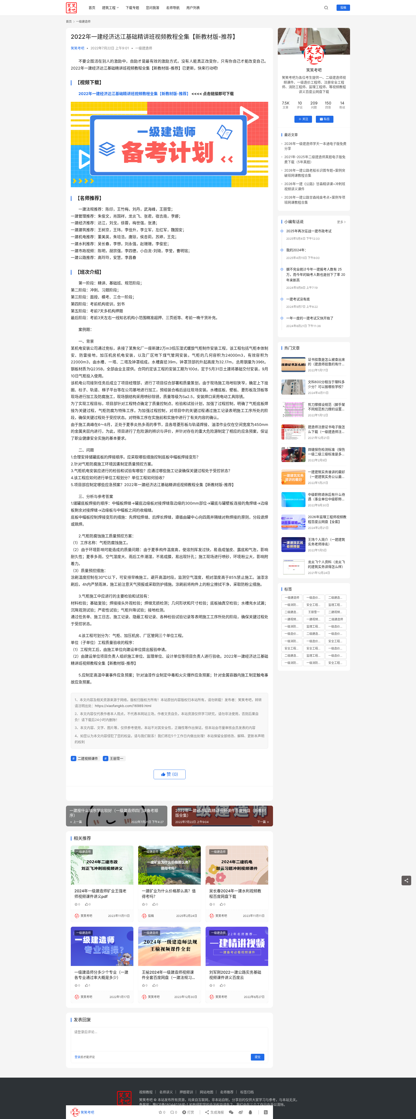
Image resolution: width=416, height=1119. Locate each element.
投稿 (343, 7)
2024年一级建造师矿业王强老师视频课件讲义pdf (100, 893)
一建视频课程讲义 (315, 619)
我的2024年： (297, 250)
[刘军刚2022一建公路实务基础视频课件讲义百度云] (237, 946)
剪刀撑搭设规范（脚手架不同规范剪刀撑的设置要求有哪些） (326, 409)
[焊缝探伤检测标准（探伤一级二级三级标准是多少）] (293, 454)
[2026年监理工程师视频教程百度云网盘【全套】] (293, 522)
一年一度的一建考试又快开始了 (309, 318)
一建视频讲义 (293, 619)
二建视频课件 (88, 758)
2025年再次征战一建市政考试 (309, 231)
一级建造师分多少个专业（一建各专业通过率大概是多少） (101, 975)
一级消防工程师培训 (293, 605)
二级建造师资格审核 (315, 634)
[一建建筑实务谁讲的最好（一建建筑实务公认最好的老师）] (293, 477)
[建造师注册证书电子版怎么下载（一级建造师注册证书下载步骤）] (293, 432)
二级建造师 (336, 619)
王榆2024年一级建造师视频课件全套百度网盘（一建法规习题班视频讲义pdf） (169, 975)
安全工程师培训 (315, 605)
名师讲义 (166, 1092)
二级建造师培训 (337, 597)
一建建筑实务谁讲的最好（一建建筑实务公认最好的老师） (326, 476)
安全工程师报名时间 (337, 641)
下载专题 (132, 8)
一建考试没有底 (298, 299)
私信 (327, 119)
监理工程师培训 (337, 605)
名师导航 (173, 8)
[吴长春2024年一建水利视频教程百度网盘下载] (237, 865)
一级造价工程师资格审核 (337, 626)
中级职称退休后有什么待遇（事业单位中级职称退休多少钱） (326, 499)
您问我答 (152, 8)
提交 (257, 1057)
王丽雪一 (116, 758)
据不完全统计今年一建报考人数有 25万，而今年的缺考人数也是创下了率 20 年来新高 (315, 274)
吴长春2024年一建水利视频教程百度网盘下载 (235, 893)
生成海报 (216, 1112)
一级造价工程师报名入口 (337, 655)
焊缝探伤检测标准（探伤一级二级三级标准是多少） (326, 454)
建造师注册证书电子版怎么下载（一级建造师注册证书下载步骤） (326, 431)
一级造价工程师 (315, 597)
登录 (77, 1057)
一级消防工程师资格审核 (315, 663)
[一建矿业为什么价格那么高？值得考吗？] (169, 865)
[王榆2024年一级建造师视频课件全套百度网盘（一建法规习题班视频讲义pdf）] (169, 946)
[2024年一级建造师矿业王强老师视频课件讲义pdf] (102, 865)
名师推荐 (227, 1092)
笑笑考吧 (77, 48)
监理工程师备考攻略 (315, 655)
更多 (340, 222)
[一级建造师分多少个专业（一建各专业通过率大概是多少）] (102, 946)
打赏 (187, 1111)
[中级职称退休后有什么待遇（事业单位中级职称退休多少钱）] (293, 499)
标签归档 (247, 1092)
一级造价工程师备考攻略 (315, 641)
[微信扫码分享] (231, 1112)
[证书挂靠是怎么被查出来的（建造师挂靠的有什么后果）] (293, 364)
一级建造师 (143, 48)
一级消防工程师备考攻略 (293, 663)
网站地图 (206, 1092)
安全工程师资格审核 (315, 648)
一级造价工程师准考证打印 (337, 648)
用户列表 (193, 8)
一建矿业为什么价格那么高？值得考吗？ (169, 893)
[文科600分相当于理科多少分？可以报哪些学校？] (293, 387)
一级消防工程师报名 (293, 626)
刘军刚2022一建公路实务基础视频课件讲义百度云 (235, 975)
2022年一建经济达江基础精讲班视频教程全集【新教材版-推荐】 (134, 93)
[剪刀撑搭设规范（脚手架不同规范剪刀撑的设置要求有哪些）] (293, 409)
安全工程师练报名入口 (337, 663)
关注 (305, 119)
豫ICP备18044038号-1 (170, 1104)
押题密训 (186, 1092)
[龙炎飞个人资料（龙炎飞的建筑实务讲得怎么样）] (293, 567)
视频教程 (146, 1092)
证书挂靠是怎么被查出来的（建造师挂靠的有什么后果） (326, 364)
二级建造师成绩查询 (293, 612)
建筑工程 (109, 8)
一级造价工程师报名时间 (337, 634)
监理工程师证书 (315, 626)
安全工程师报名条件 (293, 648)
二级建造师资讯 (293, 655)
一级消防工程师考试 (293, 641)
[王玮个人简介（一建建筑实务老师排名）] (293, 544)
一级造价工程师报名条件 (293, 634)
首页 (92, 8)
